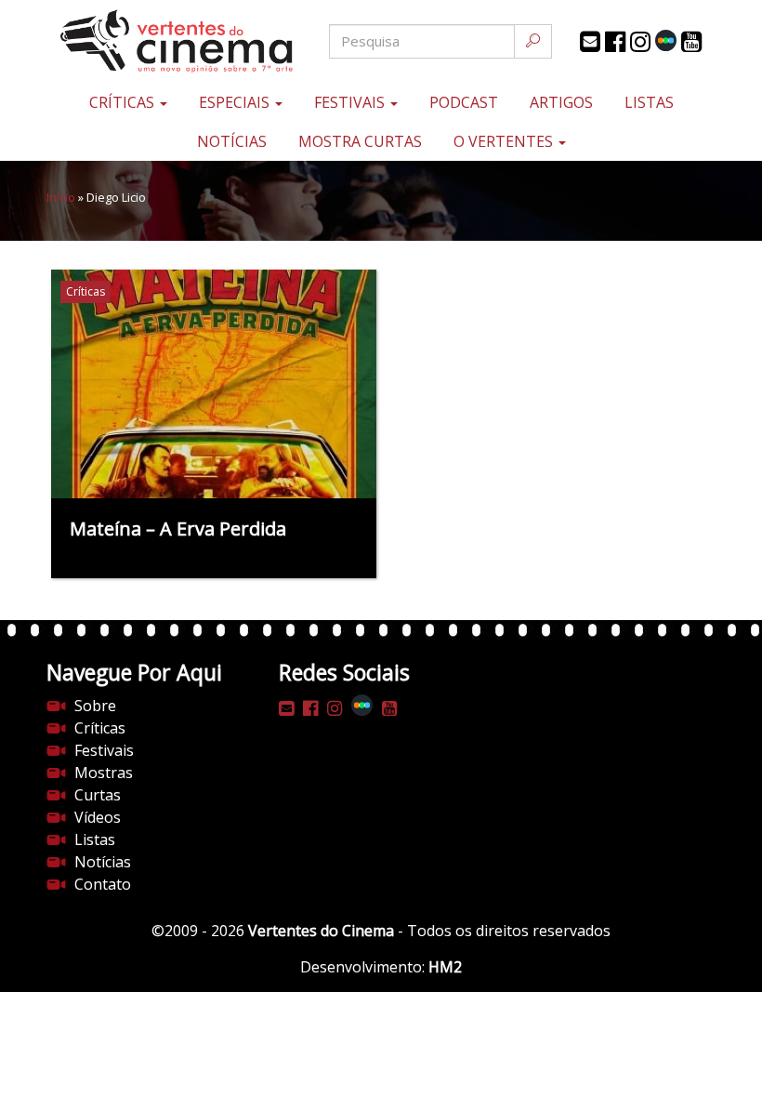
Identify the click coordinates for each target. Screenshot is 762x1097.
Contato (102, 884)
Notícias (232, 141)
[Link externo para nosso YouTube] (691, 42)
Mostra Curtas (360, 141)
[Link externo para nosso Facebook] (615, 42)
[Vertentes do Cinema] (158, 41)
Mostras (103, 772)
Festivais (351, 102)
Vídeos (97, 817)
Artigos (561, 102)
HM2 (445, 967)
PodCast (463, 102)
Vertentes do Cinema (321, 930)
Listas (649, 102)
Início (60, 197)
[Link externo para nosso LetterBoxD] (666, 40)
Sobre (95, 705)
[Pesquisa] (533, 41)
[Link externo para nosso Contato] (590, 42)
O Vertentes (505, 141)
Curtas (97, 795)
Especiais (236, 102)
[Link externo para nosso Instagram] (640, 42)
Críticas (123, 102)
